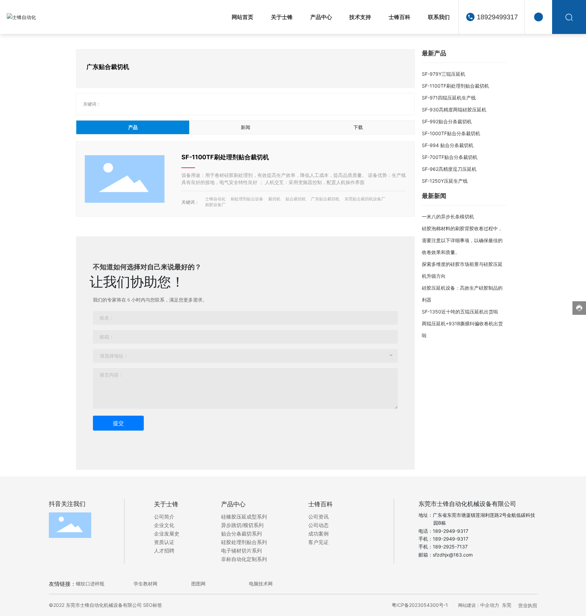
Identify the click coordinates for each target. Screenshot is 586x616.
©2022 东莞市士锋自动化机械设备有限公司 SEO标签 (105, 605)
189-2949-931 (449, 539)
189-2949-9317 (450, 531)
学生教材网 (145, 583)
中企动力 (489, 605)
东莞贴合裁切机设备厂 (365, 198)
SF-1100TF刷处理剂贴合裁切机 (225, 157)
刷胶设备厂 (215, 204)
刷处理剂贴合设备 (247, 198)
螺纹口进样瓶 (90, 583)
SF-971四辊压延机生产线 (449, 98)
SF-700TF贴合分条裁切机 (449, 157)
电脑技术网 (261, 583)
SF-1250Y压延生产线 (445, 181)
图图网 (198, 583)
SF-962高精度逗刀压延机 (449, 169)
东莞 (506, 605)
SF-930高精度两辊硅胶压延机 (454, 109)
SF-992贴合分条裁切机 (447, 121)
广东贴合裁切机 (325, 198)
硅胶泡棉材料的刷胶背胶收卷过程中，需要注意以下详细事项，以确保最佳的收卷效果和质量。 (462, 240)
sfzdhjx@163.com (453, 555)
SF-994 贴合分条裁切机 (447, 145)
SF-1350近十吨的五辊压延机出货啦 (460, 311)
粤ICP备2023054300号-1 (420, 605)
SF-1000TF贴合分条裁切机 (451, 133)
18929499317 (497, 17)
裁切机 (274, 198)
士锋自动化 (215, 198)
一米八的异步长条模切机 (448, 216)
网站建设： (469, 605)
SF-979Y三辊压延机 (443, 74)
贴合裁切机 (296, 198)
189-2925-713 (449, 546)
